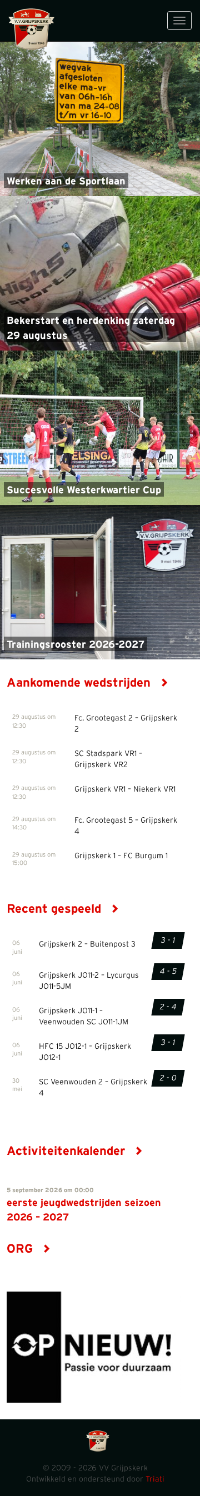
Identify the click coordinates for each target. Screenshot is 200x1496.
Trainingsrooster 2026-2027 (75, 645)
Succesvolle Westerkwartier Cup (84, 491)
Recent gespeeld (55, 909)
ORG (21, 1249)
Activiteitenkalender (67, 1151)
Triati (155, 1479)
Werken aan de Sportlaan (66, 182)
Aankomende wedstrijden (80, 683)
